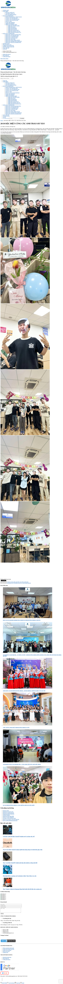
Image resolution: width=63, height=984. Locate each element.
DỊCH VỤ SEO (8, 21)
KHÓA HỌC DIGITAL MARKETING (13, 42)
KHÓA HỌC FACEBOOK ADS (12, 35)
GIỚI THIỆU (5, 11)
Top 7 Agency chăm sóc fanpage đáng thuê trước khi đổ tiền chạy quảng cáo (22, 889)
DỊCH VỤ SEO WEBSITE (8, 817)
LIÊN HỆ (5, 49)
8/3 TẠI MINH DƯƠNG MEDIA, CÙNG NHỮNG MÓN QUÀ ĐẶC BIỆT (19, 805)
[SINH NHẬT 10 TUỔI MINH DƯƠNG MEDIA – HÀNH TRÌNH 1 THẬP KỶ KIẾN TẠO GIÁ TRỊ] (27, 688)
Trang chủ (5, 80)
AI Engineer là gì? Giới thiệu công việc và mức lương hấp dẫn (18, 583)
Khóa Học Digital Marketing (8, 813)
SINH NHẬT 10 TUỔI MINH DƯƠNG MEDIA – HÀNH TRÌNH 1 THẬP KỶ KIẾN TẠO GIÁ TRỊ (24, 690)
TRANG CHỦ (6, 10)
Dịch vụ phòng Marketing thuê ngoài (10, 820)
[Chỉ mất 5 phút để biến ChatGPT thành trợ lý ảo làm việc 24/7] (7, 834)
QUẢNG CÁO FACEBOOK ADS (12, 19)
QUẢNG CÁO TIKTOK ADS (11, 18)
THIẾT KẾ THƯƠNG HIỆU (11, 24)
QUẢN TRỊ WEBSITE (10, 22)
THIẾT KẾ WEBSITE (9, 23)
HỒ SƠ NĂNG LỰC (7, 44)
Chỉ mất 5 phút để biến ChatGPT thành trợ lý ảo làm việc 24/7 (19, 836)
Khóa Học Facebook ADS (8, 811)
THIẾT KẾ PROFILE (12, 27)
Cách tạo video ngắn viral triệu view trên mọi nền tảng (17, 581)
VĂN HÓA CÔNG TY (10, 13)
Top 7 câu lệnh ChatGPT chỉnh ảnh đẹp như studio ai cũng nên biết (20, 862)
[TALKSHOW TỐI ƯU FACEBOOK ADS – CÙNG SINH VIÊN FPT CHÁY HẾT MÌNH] (27, 761)
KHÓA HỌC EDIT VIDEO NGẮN (12, 40)
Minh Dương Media (4, 58)
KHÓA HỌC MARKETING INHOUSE (13, 41)
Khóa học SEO (6, 810)
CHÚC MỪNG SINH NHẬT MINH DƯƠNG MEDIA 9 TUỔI (16, 727)
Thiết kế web (5, 952)
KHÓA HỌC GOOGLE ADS (11, 37)
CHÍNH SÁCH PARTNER (8, 45)
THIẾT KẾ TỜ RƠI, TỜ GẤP (14, 31)
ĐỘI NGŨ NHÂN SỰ (9, 12)
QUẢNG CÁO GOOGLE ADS (11, 20)
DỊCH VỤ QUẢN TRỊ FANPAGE (12, 92)
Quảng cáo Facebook (7, 950)
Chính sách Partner (6, 56)
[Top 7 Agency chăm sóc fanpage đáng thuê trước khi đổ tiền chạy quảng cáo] (7, 886)
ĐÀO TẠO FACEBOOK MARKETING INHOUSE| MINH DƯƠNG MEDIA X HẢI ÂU (21, 620)
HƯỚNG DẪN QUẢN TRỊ (8, 46)
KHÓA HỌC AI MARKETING (11, 36)
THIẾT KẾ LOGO (11, 26)
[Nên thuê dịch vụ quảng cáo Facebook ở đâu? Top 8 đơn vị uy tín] (7, 873)
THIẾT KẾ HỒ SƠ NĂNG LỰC (14, 32)
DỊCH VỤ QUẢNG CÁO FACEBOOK (11, 819)
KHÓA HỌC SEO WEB (10, 39)
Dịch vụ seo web (6, 951)
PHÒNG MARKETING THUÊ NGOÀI (13, 16)
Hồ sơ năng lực (6, 55)
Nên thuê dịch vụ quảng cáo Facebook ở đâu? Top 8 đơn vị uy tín (19, 876)
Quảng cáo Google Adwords (8, 949)
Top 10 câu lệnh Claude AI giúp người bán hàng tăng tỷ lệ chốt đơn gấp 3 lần (22, 849)
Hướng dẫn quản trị (7, 54)
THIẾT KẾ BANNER (12, 29)
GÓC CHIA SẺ (6, 47)
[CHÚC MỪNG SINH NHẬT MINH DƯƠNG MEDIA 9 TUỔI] (27, 725)
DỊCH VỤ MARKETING (8, 15)
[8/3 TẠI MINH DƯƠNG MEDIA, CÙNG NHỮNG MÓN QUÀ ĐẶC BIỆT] (27, 802)
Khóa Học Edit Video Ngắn (8, 816)
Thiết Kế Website (6, 815)
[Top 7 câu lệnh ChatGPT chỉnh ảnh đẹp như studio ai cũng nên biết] (7, 860)
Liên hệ (4, 117)
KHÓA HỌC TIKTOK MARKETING (13, 34)
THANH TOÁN (6, 43)
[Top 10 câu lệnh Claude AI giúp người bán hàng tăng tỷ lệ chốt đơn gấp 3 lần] (7, 847)
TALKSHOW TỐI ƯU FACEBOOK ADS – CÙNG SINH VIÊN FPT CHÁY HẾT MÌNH (22, 764)
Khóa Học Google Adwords (8, 812)
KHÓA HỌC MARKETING (9, 33)
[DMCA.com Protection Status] (8, 942)
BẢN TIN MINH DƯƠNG (10, 14)
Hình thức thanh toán (7, 957)
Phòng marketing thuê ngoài (8, 948)
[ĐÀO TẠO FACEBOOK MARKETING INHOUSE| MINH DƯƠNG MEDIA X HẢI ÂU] (27, 617)
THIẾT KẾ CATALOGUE (13, 30)
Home (1, 120)
